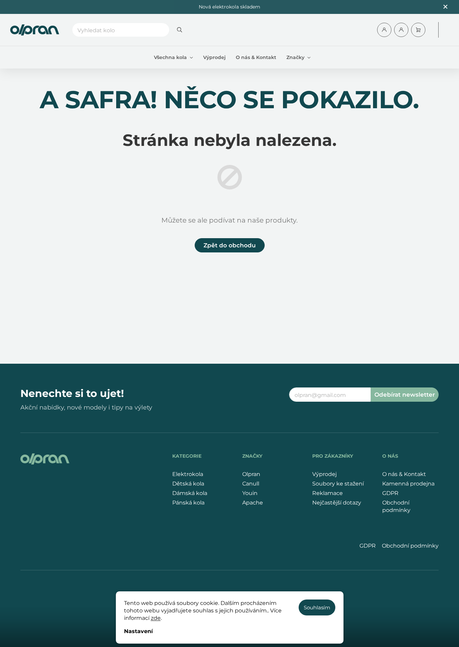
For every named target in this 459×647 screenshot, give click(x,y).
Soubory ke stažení (338, 483)
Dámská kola (189, 493)
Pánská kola (188, 502)
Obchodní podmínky (396, 506)
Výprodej (324, 474)
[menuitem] (173, 57)
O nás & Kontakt (404, 474)
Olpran (251, 474)
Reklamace (327, 493)
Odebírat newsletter (404, 394)
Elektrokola (187, 474)
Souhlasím (317, 607)
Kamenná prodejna (408, 483)
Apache (252, 502)
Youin (250, 493)
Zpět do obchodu (230, 245)
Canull (250, 483)
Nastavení (138, 631)
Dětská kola (188, 483)
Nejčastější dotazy (336, 502)
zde (156, 618)
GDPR (390, 493)
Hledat (179, 30)
